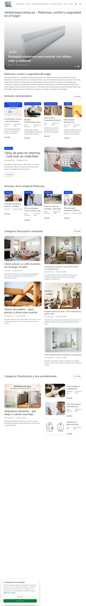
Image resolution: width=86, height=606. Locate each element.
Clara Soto (11, 65)
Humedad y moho (50, 104)
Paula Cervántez (48, 272)
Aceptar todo (20, 601)
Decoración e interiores (56, 4)
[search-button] (76, 4)
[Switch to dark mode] (80, 4)
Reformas (28, 4)
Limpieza (71, 4)
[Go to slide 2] (76, 66)
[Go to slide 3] (78, 66)
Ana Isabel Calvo (9, 316)
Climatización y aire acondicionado (40, 4)
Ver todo (77, 97)
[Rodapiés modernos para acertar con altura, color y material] (43, 44)
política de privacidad (9, 592)
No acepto (20, 597)
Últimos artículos (20, 4)
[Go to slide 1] (75, 66)
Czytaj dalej (9, 174)
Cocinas (65, 4)
